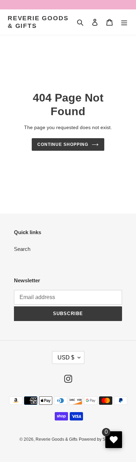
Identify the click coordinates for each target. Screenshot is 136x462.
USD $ (66, 357)
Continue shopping (62, 144)
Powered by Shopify (98, 439)
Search (22, 249)
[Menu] (124, 22)
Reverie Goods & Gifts (38, 22)
